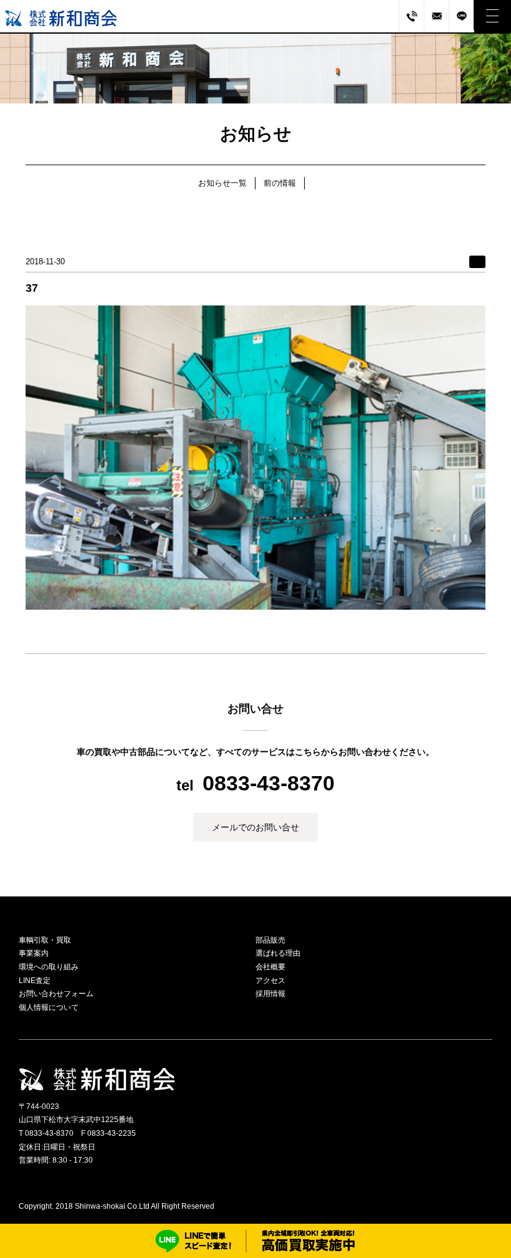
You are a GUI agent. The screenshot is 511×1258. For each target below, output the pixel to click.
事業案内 (34, 953)
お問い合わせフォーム (56, 993)
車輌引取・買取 (45, 940)
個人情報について (49, 1007)
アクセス (270, 980)
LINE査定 (34, 980)
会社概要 (270, 967)
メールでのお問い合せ (255, 827)
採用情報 (270, 993)
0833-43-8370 (269, 783)
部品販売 (270, 940)
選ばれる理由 (278, 953)
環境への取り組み (49, 967)
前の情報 (280, 183)
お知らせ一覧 (222, 183)
